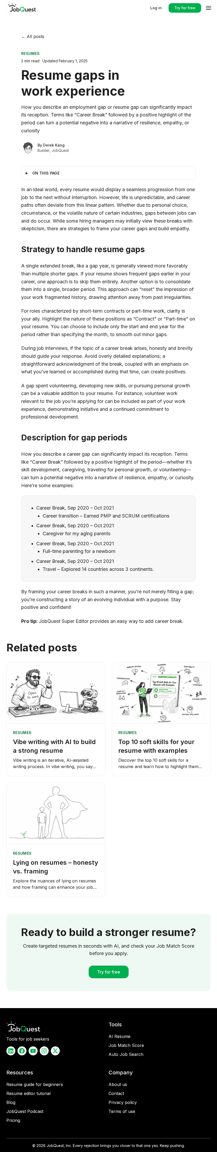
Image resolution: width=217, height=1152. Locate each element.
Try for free (184, 8)
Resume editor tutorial (28, 1093)
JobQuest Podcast (24, 1111)
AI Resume (119, 1036)
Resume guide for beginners (34, 1084)
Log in (156, 8)
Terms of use (121, 1111)
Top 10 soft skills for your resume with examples (156, 746)
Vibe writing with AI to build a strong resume (54, 746)
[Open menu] (208, 8)
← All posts (32, 36)
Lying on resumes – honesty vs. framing (55, 867)
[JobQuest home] (22, 8)
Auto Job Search (125, 1054)
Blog (10, 1102)
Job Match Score (126, 1045)
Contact (116, 1093)
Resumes (30, 53)
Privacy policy (122, 1102)
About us (117, 1084)
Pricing (13, 1120)
